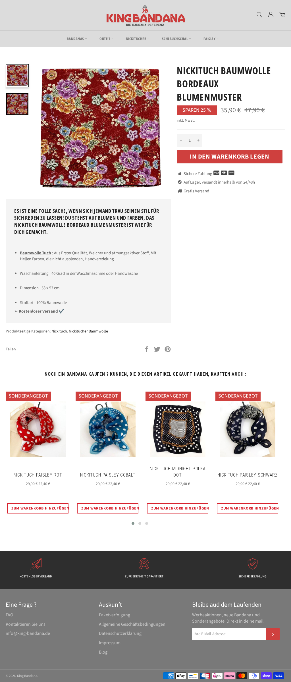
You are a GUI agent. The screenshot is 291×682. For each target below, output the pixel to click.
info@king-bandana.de (28, 633)
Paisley (209, 38)
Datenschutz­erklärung (120, 633)
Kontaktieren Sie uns (25, 624)
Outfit (105, 38)
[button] (133, 523)
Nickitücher (136, 38)
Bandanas (76, 38)
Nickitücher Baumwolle (88, 331)
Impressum (109, 643)
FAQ (9, 615)
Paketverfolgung (114, 615)
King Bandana (27, 675)
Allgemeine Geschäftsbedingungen (132, 624)
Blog (103, 652)
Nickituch (59, 331)
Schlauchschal (175, 38)
